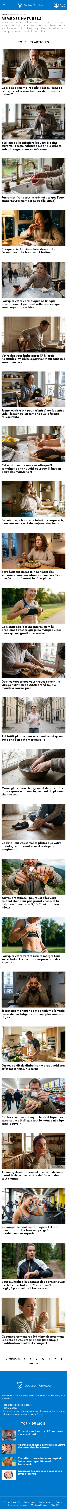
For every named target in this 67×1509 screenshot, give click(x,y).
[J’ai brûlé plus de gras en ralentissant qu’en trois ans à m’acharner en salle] (33, 715)
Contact (60, 1502)
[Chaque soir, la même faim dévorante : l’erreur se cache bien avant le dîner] (33, 228)
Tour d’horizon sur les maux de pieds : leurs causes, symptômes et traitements (40, 1461)
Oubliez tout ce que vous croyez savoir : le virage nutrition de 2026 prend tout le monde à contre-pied (31, 685)
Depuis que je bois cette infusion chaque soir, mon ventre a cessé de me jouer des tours (33, 522)
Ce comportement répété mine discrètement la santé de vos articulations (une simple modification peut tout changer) (33, 1340)
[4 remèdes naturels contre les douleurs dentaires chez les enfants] (9, 1449)
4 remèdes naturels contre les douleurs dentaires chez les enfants (41, 1446)
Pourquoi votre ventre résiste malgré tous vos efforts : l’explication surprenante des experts (31, 959)
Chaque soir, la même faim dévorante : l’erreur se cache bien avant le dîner (29, 251)
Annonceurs (29, 1502)
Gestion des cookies (17, 1505)
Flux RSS (55, 1505)
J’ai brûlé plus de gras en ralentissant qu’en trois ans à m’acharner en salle (32, 738)
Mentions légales (39, 1505)
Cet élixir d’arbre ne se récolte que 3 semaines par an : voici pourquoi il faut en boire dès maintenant (31, 468)
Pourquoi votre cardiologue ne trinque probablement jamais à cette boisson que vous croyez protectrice (31, 304)
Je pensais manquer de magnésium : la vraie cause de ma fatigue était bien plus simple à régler (33, 1014)
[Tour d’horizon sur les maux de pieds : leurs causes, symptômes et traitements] (9, 1461)
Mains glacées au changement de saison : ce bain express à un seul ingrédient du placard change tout (33, 791)
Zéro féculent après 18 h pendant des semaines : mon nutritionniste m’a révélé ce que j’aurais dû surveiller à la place (32, 575)
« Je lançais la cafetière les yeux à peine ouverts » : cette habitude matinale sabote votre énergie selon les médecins (31, 146)
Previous (13, 1359)
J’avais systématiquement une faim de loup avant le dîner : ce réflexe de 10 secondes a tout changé (32, 1175)
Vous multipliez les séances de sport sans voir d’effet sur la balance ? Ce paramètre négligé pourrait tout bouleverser (33, 1285)
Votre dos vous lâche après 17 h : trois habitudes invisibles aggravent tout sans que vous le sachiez (33, 359)
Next (32, 1364)
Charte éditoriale (11, 1502)
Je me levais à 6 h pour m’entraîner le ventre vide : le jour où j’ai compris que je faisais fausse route (33, 414)
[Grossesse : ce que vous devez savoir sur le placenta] (9, 1475)
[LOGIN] (56, 5)
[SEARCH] (62, 5)
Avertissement (45, 1502)
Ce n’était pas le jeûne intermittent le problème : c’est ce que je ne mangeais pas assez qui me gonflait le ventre (32, 630)
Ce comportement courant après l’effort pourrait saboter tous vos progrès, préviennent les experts (30, 1230)
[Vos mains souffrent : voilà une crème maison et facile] (9, 1435)
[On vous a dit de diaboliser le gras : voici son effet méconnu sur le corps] (33, 1044)
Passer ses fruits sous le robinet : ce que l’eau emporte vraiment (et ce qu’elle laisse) (33, 199)
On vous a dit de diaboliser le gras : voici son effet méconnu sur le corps (33, 1067)
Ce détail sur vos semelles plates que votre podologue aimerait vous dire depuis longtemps (31, 846)
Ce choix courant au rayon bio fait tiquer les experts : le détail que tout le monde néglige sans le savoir (33, 1120)
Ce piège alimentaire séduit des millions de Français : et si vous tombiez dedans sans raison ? (32, 91)
